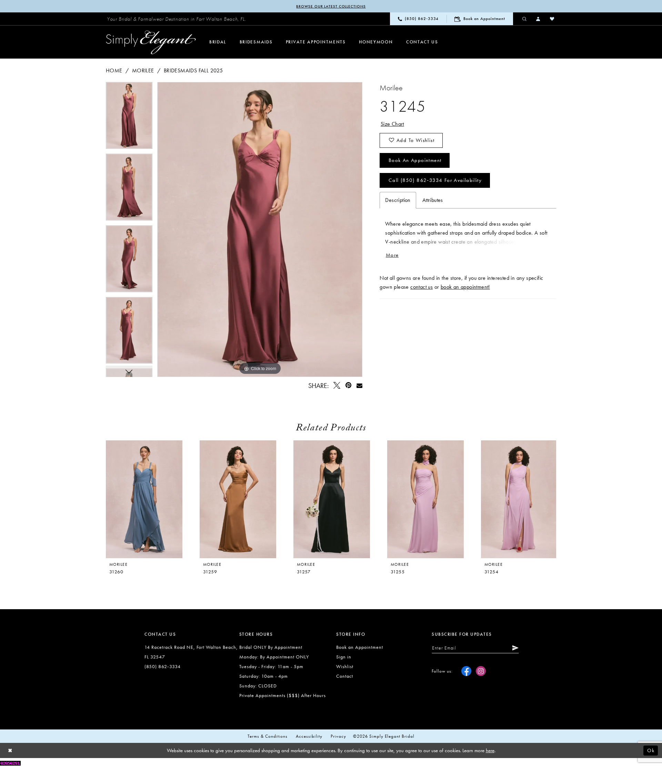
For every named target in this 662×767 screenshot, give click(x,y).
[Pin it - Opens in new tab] (348, 385)
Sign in (343, 657)
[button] (538, 18)
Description (397, 200)
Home (114, 70)
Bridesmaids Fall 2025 (193, 70)
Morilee (143, 70)
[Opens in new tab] (10, 762)
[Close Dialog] (10, 751)
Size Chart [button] (392, 123)
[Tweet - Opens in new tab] (337, 385)
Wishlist (344, 666)
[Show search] (525, 18)
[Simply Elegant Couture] (151, 42)
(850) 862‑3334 (162, 666)
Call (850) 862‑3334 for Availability (435, 180)
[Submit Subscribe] (514, 647)
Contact (344, 676)
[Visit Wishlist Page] (552, 18)
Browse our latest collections (330, 6)
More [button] (392, 255)
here (490, 750)
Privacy (338, 736)
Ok (650, 750)
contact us (421, 286)
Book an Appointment (415, 160)
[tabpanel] (129, 118)
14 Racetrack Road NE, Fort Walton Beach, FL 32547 (191, 652)
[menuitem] (176, 19)
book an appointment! (465, 286)
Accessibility (309, 736)
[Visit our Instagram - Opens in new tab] (481, 671)
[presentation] (238, 499)
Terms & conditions (268, 736)
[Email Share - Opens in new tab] (359, 385)
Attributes (432, 200)
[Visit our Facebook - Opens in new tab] (466, 671)
